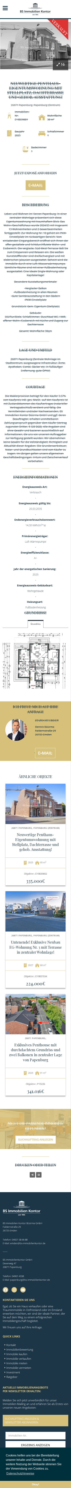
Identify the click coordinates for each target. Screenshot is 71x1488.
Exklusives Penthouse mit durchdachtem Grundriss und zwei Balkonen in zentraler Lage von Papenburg (35, 1052)
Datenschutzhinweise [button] (20, 1473)
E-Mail (35, 185)
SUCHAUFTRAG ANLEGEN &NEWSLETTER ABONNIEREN (22, 1420)
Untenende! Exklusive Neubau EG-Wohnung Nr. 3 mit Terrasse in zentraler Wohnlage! (35, 947)
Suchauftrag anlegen (35, 1140)
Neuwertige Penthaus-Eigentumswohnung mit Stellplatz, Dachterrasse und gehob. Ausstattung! (35, 842)
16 (63, 64)
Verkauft (59, 27)
